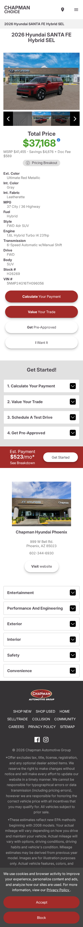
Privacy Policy (42, 727)
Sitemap (67, 727)
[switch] (76, 9)
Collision (41, 719)
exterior (14, 624)
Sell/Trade (17, 719)
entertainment (20, 592)
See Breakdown (22, 463)
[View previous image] (8, 119)
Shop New (22, 711)
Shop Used (45, 711)
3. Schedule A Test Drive (30, 417)
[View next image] (75, 119)
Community (65, 719)
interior (14, 639)
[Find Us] (62, 9)
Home (65, 711)
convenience (19, 670)
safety (13, 655)
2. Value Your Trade (25, 402)
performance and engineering (35, 608)
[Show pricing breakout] (58, 140)
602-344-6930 (41, 553)
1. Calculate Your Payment (31, 386)
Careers (16, 727)
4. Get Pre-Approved (26, 433)
